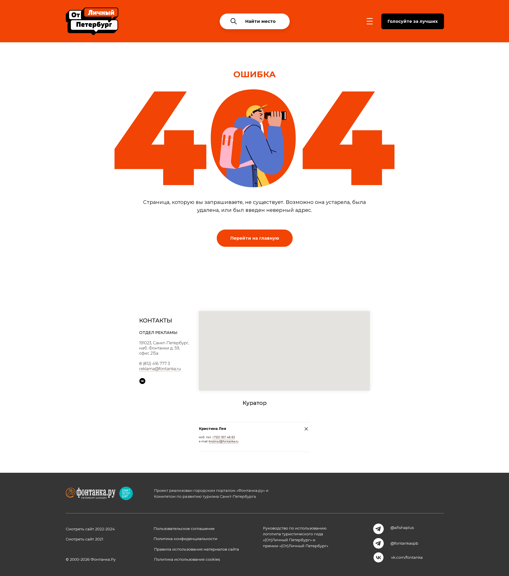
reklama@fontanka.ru (160, 368)
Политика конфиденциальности (185, 538)
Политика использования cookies (187, 559)
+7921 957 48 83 (223, 437)
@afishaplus (402, 527)
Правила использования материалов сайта (196, 549)
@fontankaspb (404, 543)
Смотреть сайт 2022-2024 (90, 529)
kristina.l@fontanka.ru (223, 441)
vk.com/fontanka (407, 557)
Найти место (260, 21)
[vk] (142, 381)
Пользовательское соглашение (184, 528)
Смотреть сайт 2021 (84, 539)
